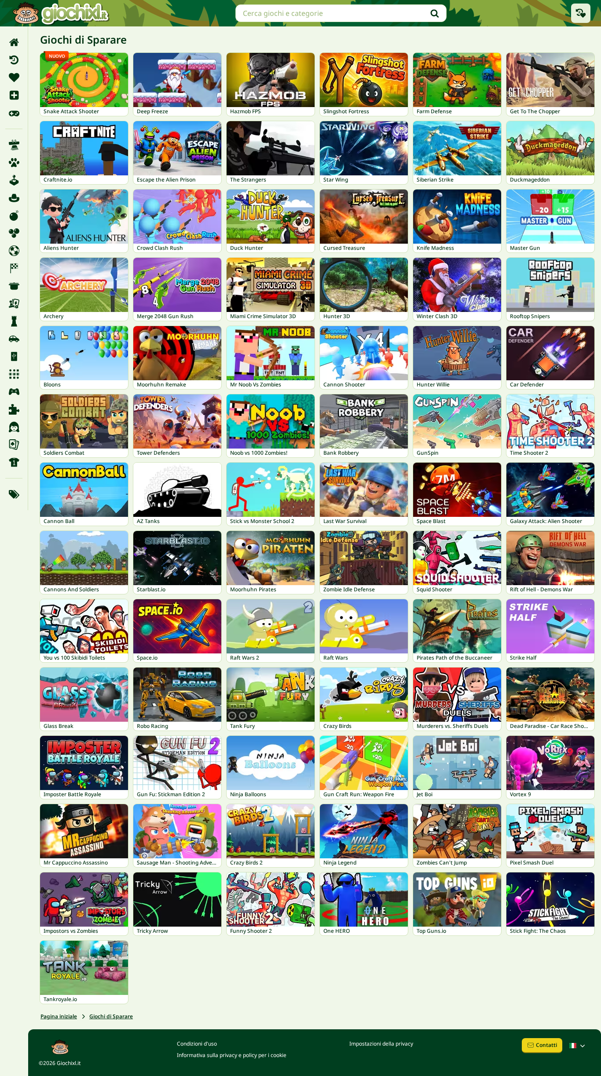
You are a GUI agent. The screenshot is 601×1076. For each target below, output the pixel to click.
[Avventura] (13, 198)
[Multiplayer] (13, 392)
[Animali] (13, 162)
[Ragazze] (13, 427)
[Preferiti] (13, 77)
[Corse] (13, 268)
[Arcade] (13, 180)
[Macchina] (13, 339)
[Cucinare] (13, 286)
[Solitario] (13, 444)
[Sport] (13, 462)
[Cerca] (434, 13)
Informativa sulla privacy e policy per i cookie (231, 1055)
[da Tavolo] (13, 303)
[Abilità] (13, 145)
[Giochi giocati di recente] (580, 13)
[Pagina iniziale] (13, 42)
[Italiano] (578, 1045)
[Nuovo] (13, 95)
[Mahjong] (13, 356)
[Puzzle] (13, 409)
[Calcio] (13, 251)
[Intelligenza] (13, 321)
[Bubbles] (13, 233)
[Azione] (13, 215)
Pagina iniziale (58, 1016)
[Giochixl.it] (60, 13)
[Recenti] (13, 60)
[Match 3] (13, 374)
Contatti (546, 1045)
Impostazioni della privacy (381, 1043)
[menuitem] (13, 42)
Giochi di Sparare (111, 1016)
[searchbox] (341, 13)
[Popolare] (13, 113)
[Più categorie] (13, 494)
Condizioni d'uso (197, 1043)
